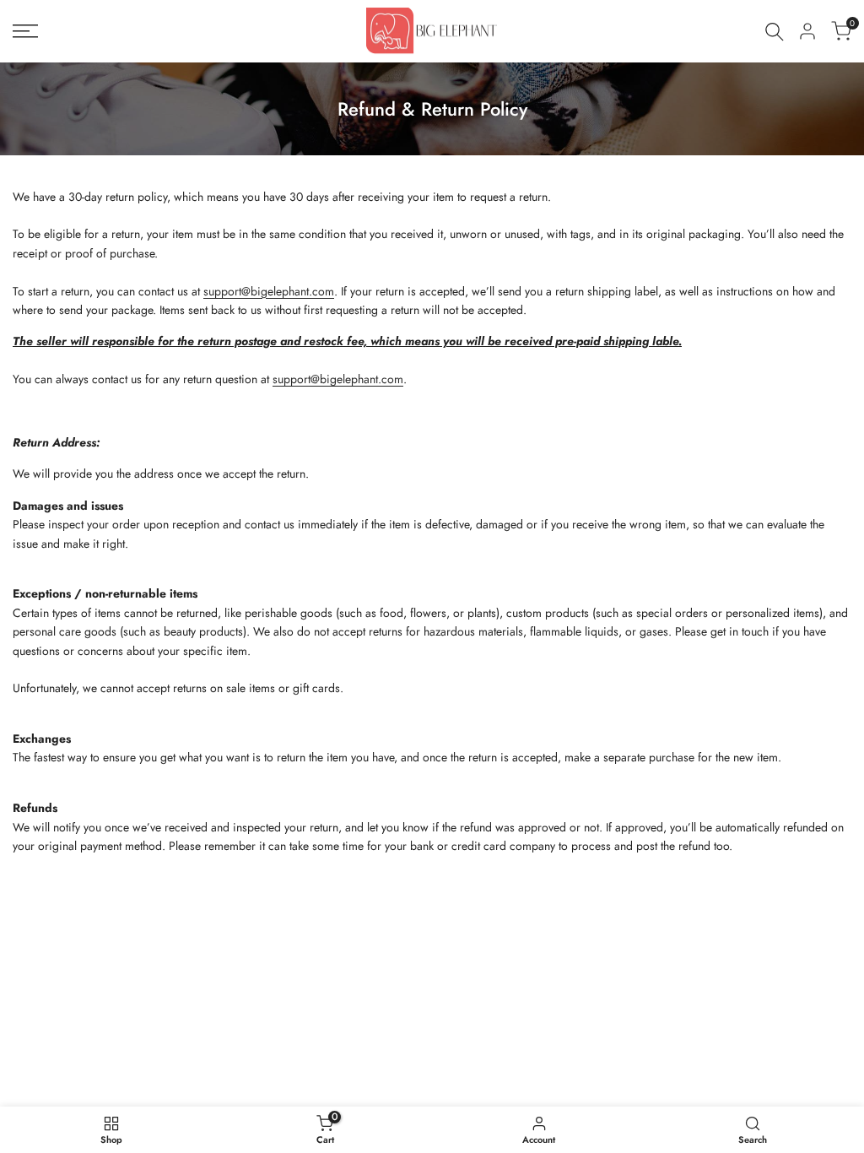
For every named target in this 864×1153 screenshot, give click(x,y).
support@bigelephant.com (268, 291)
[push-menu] (25, 31)
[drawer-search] (774, 31)
